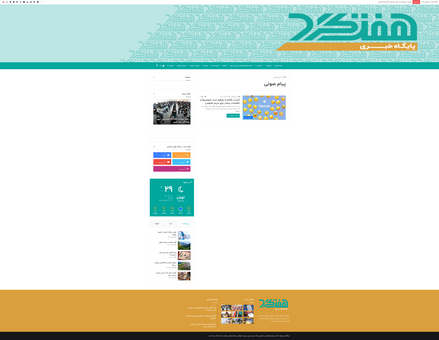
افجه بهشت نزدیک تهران (167, 242)
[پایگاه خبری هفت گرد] (219, 35)
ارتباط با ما (170, 66)
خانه (282, 77)
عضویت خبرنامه (194, 66)
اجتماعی (259, 66)
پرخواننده (185, 223)
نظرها (157, 223)
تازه (170, 223)
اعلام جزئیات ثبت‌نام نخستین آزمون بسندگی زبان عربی (394, 2)
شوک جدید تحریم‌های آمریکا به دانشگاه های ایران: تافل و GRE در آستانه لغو (174, 119)
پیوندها (205, 66)
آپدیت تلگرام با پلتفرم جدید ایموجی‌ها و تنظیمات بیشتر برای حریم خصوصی (220, 101)
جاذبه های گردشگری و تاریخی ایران (241, 66)
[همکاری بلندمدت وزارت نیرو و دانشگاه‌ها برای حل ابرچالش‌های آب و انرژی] (248, 321)
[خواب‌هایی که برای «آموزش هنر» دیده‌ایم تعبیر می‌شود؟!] (248, 307)
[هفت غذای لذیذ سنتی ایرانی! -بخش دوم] (184, 276)
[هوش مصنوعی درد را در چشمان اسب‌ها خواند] (226, 314)
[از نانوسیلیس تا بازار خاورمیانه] (237, 321)
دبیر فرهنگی (234, 97)
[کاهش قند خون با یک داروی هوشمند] (226, 321)
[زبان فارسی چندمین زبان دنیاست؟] (184, 255)
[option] (171, 112)
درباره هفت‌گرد (181, 66)
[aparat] (3, 2)
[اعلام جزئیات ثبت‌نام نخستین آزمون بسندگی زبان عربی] (226, 307)
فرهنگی (268, 66)
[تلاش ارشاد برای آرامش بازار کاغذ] (237, 314)
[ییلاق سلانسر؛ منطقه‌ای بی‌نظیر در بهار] (184, 266)
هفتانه (224, 66)
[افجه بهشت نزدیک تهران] (184, 245)
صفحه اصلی (278, 66)
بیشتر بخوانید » (233, 116)
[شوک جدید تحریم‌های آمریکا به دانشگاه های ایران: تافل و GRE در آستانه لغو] (248, 314)
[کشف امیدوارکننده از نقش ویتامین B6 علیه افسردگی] (237, 307)
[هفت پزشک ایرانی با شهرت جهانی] (184, 235)
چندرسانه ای (215, 66)
